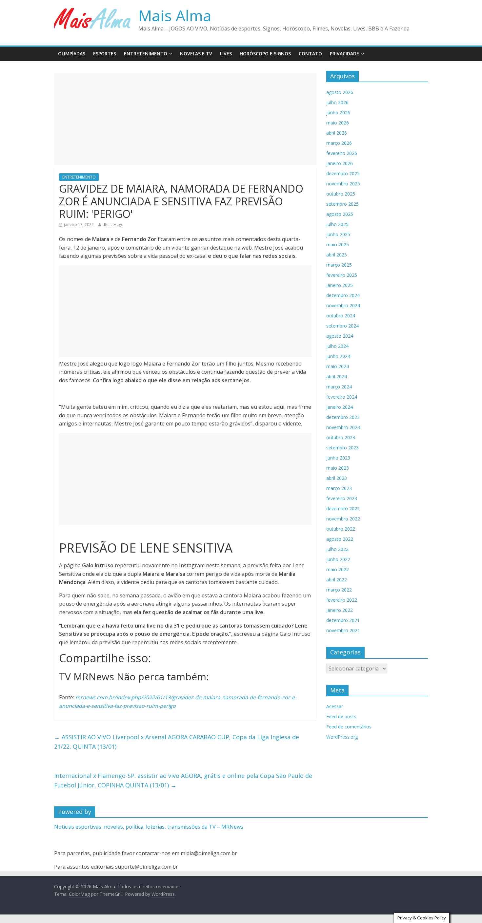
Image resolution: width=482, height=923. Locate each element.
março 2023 (339, 488)
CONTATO (310, 53)
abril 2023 (336, 478)
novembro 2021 (343, 630)
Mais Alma (174, 15)
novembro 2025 (343, 183)
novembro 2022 (343, 519)
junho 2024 (338, 356)
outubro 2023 (340, 437)
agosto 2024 (339, 336)
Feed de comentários (349, 727)
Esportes (104, 53)
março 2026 (339, 143)
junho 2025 (338, 234)
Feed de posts (341, 716)
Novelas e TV (196, 53)
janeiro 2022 (339, 610)
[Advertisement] (185, 119)
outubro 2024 (340, 315)
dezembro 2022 (343, 508)
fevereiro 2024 (341, 397)
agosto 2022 (339, 539)
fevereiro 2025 (341, 275)
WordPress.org (342, 737)
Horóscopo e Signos (265, 53)
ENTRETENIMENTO (145, 53)
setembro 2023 (342, 447)
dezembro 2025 (343, 173)
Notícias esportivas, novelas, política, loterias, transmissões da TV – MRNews (148, 826)
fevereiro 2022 (341, 600)
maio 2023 (337, 468)
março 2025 (339, 265)
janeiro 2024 (339, 407)
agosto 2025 (339, 214)
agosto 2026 (339, 92)
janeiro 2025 (339, 285)
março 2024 (339, 387)
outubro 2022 (340, 529)
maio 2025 (337, 244)
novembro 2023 (343, 427)
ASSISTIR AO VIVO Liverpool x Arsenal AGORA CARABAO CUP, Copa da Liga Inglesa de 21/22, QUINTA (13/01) (176, 741)
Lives (226, 53)
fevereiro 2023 (341, 498)
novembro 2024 (343, 305)
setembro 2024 (342, 326)
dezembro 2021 (343, 620)
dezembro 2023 (343, 417)
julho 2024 (337, 346)
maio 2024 (337, 366)
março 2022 (339, 590)
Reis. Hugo (114, 224)
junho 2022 (338, 559)
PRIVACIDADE (344, 53)
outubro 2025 (340, 194)
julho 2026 (337, 102)
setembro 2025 (342, 204)
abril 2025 (336, 255)
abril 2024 (336, 376)
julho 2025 (337, 224)
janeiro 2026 (339, 163)
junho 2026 (338, 112)
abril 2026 (336, 133)
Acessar (334, 706)
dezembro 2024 (343, 295)
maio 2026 (337, 123)
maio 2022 (337, 569)
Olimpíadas (71, 53)
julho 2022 (337, 549)
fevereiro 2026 (341, 153)
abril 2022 (336, 579)
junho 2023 (338, 458)
